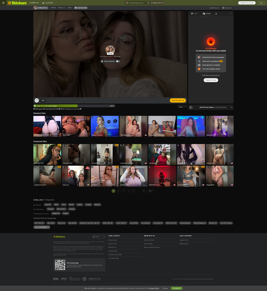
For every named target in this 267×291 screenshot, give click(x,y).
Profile (53, 8)
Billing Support (184, 243)
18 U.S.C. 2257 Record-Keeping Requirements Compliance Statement (193, 279)
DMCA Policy (112, 247)
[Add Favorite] (37, 100)
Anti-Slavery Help (113, 258)
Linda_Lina (38, 200)
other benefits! (214, 75)
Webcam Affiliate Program (152, 247)
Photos (61, 8)
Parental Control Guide (115, 254)
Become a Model (149, 240)
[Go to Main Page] (17, 3)
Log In (261, 3)
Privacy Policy (112, 240)
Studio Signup (148, 243)
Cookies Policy (112, 251)
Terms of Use (112, 243)
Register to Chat (211, 80)
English (97, 236)
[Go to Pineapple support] (84, 279)
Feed (69, 8)
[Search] (148, 2)
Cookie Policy (154, 288)
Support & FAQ (184, 240)
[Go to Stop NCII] (95, 279)
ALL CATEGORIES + (42, 227)
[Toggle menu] (3, 3)
